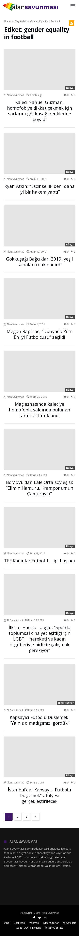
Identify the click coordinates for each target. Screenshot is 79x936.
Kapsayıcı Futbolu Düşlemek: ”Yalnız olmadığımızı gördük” (39, 720)
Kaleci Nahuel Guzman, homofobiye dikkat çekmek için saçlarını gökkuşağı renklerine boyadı (39, 110)
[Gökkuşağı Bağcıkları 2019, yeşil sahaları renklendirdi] (39, 225)
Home (7, 21)
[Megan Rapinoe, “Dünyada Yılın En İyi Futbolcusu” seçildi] (39, 298)
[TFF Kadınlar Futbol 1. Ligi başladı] (39, 527)
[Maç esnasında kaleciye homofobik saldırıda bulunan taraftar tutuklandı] (39, 371)
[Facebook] (34, 917)
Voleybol (34, 923)
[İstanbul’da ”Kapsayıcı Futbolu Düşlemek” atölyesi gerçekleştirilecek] (39, 757)
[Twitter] (39, 917)
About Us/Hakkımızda (28, 927)
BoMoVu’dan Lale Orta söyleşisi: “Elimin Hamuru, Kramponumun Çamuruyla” (39, 488)
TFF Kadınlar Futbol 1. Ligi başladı (39, 560)
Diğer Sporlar (66, 703)
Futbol (6, 923)
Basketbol (20, 923)
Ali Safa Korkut (14, 620)
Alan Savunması (15, 95)
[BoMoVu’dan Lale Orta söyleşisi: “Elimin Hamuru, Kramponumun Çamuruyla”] (39, 449)
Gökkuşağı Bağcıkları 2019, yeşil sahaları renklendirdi (39, 261)
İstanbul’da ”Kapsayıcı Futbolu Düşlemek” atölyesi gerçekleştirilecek (39, 795)
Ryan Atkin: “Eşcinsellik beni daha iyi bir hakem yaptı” (39, 189)
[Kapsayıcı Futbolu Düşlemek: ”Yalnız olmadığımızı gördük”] (39, 684)
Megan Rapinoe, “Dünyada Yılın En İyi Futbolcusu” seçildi (40, 334)
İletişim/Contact (54, 927)
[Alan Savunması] (31, 2)
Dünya (70, 88)
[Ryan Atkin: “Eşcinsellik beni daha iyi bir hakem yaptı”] (39, 153)
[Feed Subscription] (71, 23)
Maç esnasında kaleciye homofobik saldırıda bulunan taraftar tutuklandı (39, 409)
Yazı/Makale (69, 923)
